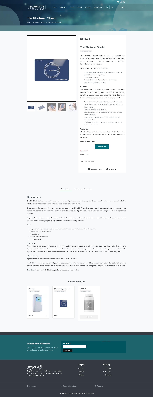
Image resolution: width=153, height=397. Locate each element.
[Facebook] (118, 2)
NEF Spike (83, 289)
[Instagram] (124, 2)
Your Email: (66, 343)
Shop (29, 22)
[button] (73, 38)
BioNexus (32, 289)
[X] (121, 2)
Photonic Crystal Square (62, 289)
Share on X (112, 169)
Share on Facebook (97, 169)
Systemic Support (39, 22)
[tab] (65, 189)
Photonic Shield (89, 161)
